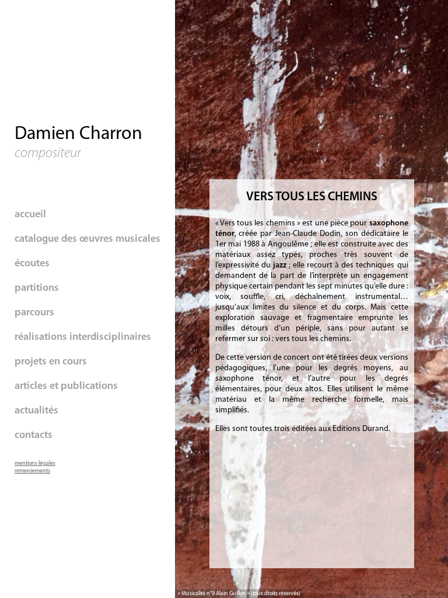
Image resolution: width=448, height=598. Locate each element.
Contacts (33, 435)
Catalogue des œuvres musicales (87, 239)
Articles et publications (66, 386)
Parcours (34, 313)
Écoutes (32, 264)
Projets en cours (51, 362)
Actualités (36, 411)
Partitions (37, 288)
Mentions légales (35, 463)
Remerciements (32, 471)
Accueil (30, 215)
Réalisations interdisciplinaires (83, 337)
